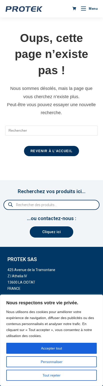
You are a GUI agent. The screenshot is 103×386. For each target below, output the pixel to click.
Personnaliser (51, 362)
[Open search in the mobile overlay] (51, 205)
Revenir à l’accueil (51, 151)
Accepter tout (51, 348)
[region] (51, 340)
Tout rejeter (51, 375)
